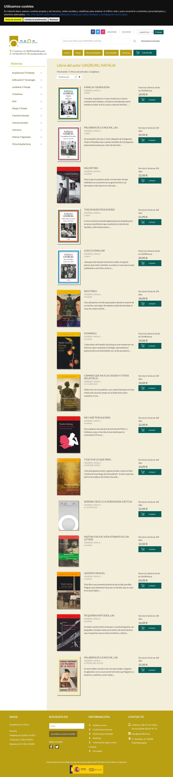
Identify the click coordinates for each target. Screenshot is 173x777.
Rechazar (54, 19)
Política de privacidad (103, 733)
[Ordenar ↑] (79, 77)
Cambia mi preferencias (36, 19)
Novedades (111, 52)
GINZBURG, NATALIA (92, 90)
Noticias (126, 52)
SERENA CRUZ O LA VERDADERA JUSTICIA (108, 501)
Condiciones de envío (102, 729)
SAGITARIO (90, 291)
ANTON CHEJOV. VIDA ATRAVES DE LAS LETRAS (106, 538)
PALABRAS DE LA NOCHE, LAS (101, 127)
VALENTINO (91, 168)
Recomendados (93, 52)
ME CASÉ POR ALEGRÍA (97, 417)
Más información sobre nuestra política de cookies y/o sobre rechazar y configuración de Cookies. (77, 14)
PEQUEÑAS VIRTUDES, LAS (99, 615)
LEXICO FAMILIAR (94, 250)
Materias (97, 738)
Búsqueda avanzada (150, 41)
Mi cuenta (97, 751)
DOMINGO (90, 333)
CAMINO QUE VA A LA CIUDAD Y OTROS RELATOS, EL (106, 377)
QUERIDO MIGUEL (94, 573)
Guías (78, 52)
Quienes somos (100, 725)
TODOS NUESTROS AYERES (99, 209)
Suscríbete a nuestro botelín (63, 734)
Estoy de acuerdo (13, 19)
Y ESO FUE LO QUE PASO (97, 459)
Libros (67, 52)
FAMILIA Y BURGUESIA (97, 87)
